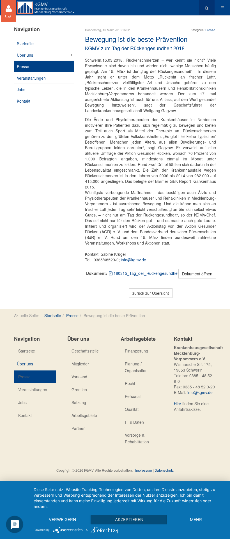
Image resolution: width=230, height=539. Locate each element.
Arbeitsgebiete (84, 415)
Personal (133, 396)
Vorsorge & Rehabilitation (137, 438)
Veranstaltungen (31, 78)
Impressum (143, 470)
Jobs (21, 89)
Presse (210, 29)
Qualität (132, 409)
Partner (78, 428)
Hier (177, 403)
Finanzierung (136, 351)
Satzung (79, 402)
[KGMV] (46, 7)
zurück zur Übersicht (150, 293)
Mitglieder (80, 364)
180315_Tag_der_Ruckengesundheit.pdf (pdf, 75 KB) (160, 273)
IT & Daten (134, 422)
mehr (196, 519)
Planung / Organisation (136, 367)
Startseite (25, 43)
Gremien (79, 389)
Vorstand (79, 376)
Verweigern (62, 519)
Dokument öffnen (197, 274)
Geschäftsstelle (85, 351)
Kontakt (23, 101)
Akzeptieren (129, 519)
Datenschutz (164, 470)
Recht (130, 383)
